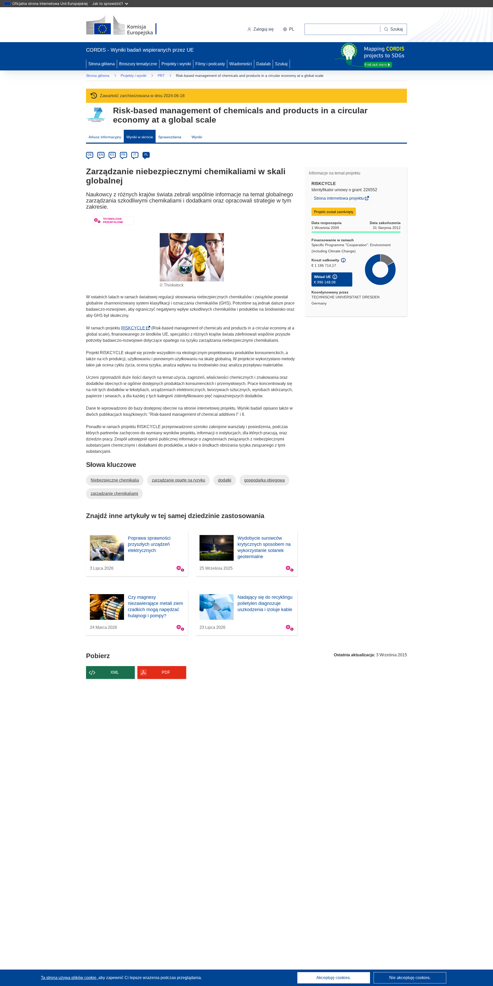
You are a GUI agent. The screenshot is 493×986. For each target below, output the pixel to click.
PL (146, 154)
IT (135, 154)
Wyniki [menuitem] (197, 137)
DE (90, 154)
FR (123, 154)
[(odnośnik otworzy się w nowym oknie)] (127, 25)
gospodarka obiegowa (264, 480)
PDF (166, 672)
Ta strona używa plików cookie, (69, 977)
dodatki (224, 480)
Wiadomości (240, 64)
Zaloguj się (263, 29)
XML (114, 672)
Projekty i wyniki (176, 64)
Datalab (263, 64)
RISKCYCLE (134, 328)
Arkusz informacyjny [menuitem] (105, 137)
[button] (288, 29)
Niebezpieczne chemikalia (115, 480)
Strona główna (101, 64)
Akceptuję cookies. (333, 977)
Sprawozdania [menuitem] (169, 137)
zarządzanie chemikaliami (114, 493)
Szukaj (281, 64)
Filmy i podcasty (210, 64)
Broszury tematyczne (138, 64)
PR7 (161, 75)
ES (112, 154)
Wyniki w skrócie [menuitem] (139, 137)
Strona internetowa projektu (339, 199)
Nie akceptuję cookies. (410, 977)
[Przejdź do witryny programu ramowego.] (95, 115)
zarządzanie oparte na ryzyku (178, 480)
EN (101, 154)
